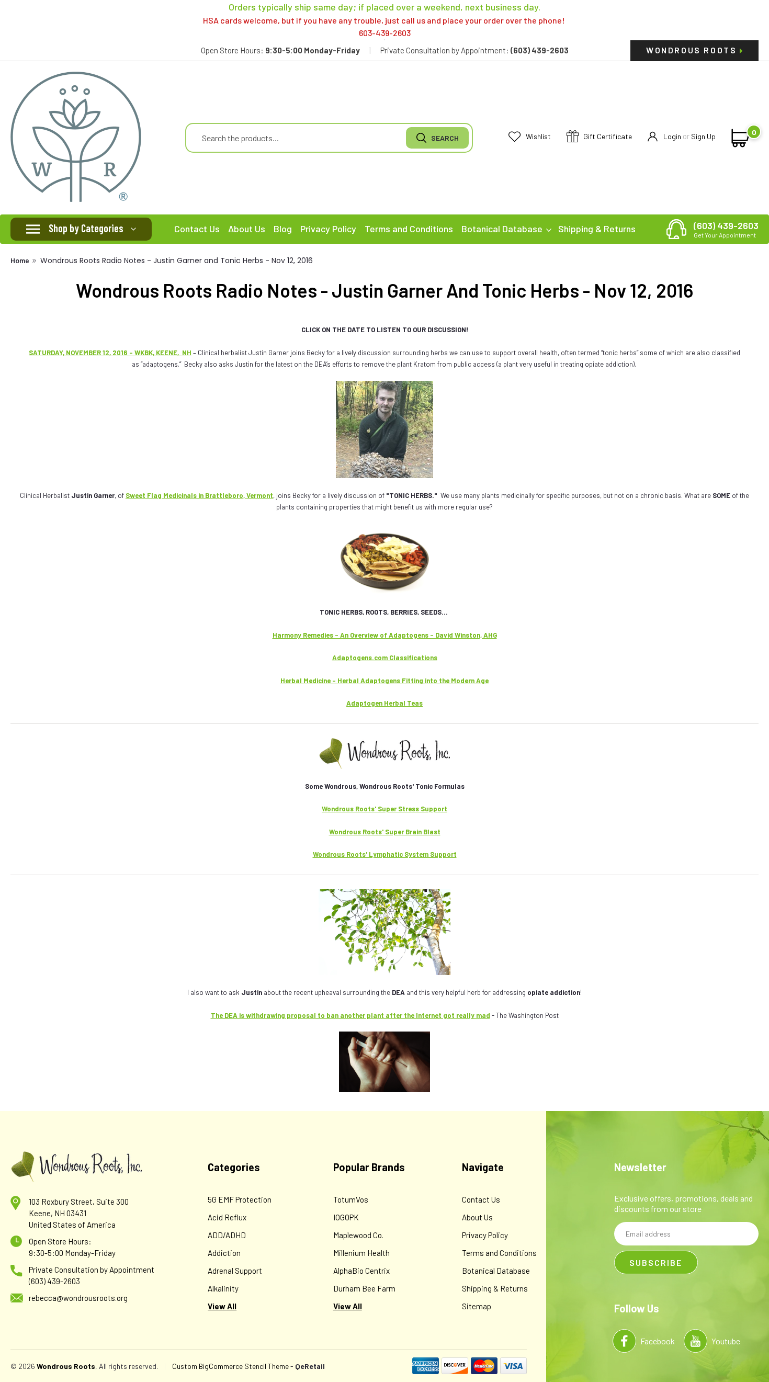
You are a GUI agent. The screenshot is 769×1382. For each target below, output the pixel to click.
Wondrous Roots (693, 50)
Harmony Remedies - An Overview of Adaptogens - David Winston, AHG (385, 635)
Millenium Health (361, 1253)
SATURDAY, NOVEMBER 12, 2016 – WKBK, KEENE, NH (110, 352)
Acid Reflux (227, 1217)
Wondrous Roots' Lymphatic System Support (385, 854)
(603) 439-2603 (726, 229)
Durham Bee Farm (364, 1288)
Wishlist (537, 136)
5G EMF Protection (240, 1199)
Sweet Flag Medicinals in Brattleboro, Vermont (199, 495)
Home (19, 260)
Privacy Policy (328, 228)
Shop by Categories (86, 228)
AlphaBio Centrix (361, 1270)
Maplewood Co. (358, 1235)
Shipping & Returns (597, 228)
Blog (283, 228)
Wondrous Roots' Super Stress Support (384, 809)
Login (672, 136)
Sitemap (476, 1306)
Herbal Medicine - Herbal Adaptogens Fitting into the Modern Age (384, 680)
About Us (246, 228)
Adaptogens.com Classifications (384, 657)
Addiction (224, 1253)
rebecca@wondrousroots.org (78, 1297)
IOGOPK (346, 1217)
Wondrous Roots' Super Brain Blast (384, 832)
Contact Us (197, 228)
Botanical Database (503, 228)
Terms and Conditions (409, 228)
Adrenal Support (235, 1270)
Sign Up (703, 136)
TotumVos (350, 1199)
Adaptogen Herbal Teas (384, 703)
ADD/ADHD (227, 1235)
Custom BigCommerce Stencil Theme (230, 1366)
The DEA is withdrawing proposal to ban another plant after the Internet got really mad (350, 1015)
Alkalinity (223, 1288)
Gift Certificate (607, 136)
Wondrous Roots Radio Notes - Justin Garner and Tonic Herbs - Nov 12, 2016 (176, 260)
